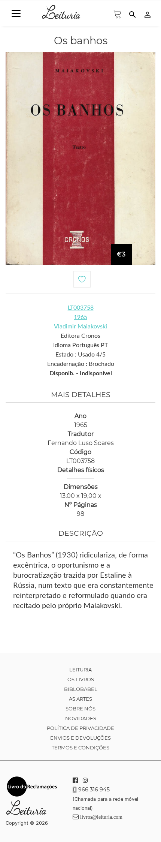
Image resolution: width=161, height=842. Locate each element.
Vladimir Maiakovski (80, 327)
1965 (80, 317)
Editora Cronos (80, 336)
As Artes (80, 699)
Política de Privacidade (80, 728)
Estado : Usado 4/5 (80, 355)
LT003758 (81, 308)
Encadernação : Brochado (80, 364)
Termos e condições (80, 748)
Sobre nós (80, 709)
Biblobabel (80, 689)
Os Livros (80, 679)
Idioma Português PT (80, 345)
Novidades (80, 718)
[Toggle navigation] (16, 13)
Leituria (80, 670)
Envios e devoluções (80, 738)
